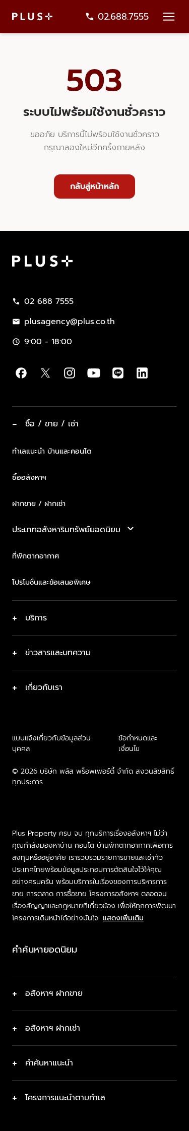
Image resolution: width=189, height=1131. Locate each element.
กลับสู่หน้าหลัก (94, 186)
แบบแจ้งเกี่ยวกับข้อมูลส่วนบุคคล (51, 743)
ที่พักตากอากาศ (35, 555)
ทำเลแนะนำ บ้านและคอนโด (52, 451)
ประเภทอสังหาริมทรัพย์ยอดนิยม (66, 530)
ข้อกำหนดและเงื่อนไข (137, 743)
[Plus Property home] (32, 16)
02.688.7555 (123, 17)
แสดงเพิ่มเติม (123, 918)
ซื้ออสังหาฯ (29, 477)
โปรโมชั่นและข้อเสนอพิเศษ (51, 582)
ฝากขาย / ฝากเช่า (39, 503)
